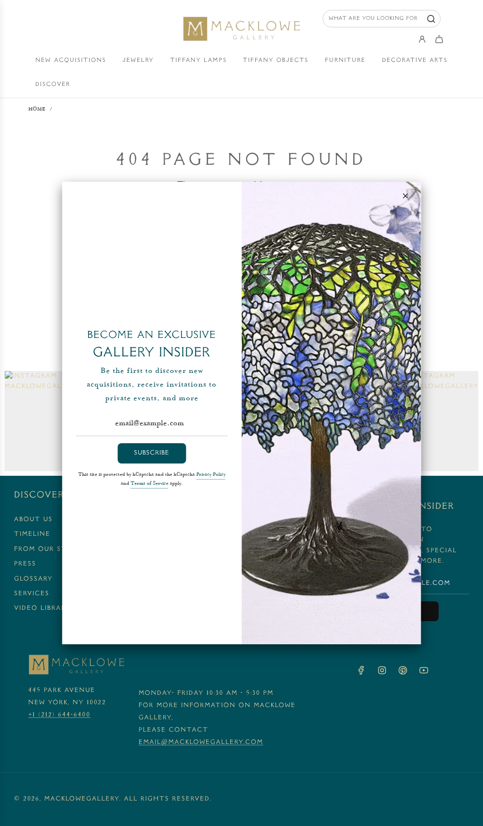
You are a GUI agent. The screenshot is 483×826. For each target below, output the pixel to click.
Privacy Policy (210, 474)
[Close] (405, 195)
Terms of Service (149, 483)
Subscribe (151, 453)
